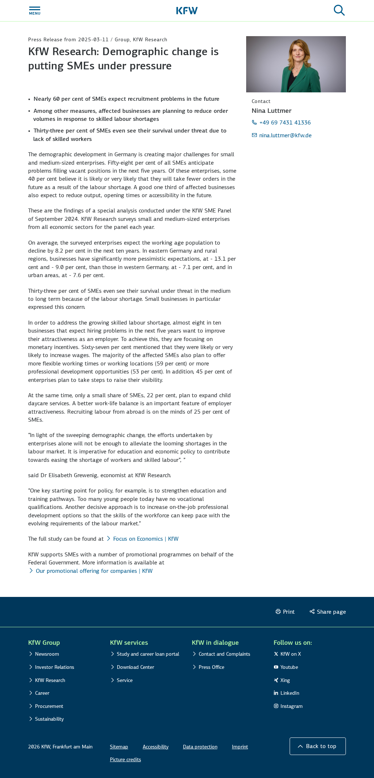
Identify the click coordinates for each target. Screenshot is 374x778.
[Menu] (34, 10)
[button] (318, 746)
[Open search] (339, 10)
